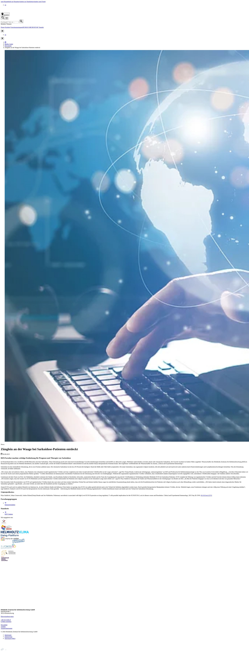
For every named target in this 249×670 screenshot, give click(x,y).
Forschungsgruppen (17, 27)
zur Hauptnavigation (17, 1)
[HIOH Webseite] (5, 658)
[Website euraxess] (8, 548)
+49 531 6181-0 (6, 620)
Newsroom (8, 46)
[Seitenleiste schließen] (2, 31)
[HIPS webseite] (5, 662)
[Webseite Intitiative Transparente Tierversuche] (9, 555)
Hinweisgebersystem (7, 616)
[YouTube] (2, 603)
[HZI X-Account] (2, 584)
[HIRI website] (4, 665)
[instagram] (2, 591)
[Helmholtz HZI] (22, 11)
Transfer (41, 27)
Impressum (8, 635)
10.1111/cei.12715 (206, 495)
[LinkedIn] (2, 595)
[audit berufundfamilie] (4, 523)
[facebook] (2, 588)
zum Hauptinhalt (6, 1)
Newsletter (4, 625)
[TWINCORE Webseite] (6, 668)
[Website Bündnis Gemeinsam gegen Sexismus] (5, 561)
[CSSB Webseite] (5, 655)
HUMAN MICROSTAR (30, 27)
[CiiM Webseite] (6, 652)
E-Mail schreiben (6, 621)
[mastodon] (2, 599)
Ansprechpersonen (6, 628)
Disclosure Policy (10, 638)
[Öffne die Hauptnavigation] (7, 18)
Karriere (7, 27)
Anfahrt (3, 626)
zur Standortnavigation (31, 1)
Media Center (9, 44)
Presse (3, 27)
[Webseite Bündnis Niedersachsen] (6, 530)
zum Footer (42, 1)
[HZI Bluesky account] (2, 606)
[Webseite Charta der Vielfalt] (13, 542)
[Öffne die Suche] (3, 18)
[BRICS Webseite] (5, 647)
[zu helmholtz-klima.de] (15, 536)
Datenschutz (8, 637)
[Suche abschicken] (21, 21)
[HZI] (5, 42)
